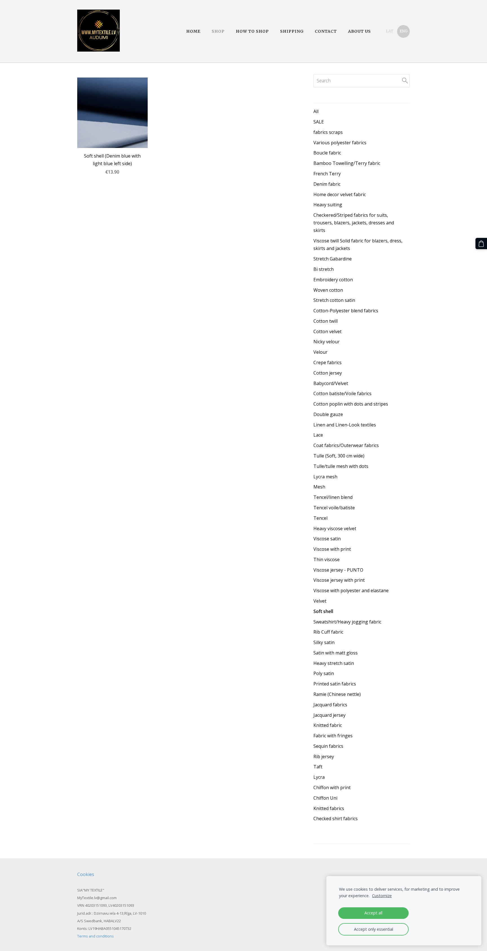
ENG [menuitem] (404, 31)
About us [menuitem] (359, 31)
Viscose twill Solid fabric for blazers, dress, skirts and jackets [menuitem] (357, 244)
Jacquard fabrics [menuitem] (330, 705)
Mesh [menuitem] (319, 487)
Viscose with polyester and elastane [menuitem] (351, 590)
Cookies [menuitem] (85, 874)
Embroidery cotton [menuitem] (333, 280)
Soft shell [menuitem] (323, 611)
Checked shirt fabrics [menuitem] (335, 818)
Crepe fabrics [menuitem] (327, 362)
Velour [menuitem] (320, 352)
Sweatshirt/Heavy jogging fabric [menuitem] (347, 622)
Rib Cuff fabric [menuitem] (328, 632)
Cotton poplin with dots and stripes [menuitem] (350, 404)
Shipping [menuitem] (292, 31)
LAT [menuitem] (389, 31)
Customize (382, 895)
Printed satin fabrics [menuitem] (334, 684)
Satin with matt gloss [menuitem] (335, 653)
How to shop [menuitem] (252, 31)
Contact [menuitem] (326, 31)
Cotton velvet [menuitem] (327, 331)
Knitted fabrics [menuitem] (328, 808)
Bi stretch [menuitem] (323, 269)
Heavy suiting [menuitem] (327, 205)
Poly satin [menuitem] (323, 673)
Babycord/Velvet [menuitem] (330, 383)
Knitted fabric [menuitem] (327, 725)
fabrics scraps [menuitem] (328, 132)
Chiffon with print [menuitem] (332, 787)
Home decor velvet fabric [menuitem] (339, 194)
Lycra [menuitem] (319, 777)
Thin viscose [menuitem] (326, 559)
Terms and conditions (95, 936)
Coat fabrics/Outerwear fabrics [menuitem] (346, 445)
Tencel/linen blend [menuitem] (333, 497)
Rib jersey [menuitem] (323, 756)
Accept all (373, 912)
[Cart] (481, 243)
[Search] (404, 80)
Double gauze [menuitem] (328, 414)
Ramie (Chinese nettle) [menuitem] (337, 694)
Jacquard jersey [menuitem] (329, 715)
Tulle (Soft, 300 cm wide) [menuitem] (338, 456)
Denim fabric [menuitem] (326, 184)
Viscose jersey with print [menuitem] (339, 580)
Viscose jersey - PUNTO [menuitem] (338, 570)
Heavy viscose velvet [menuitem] (334, 528)
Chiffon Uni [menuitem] (325, 798)
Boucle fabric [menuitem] (327, 153)
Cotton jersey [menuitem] (327, 373)
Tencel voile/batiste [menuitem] (334, 508)
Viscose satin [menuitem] (327, 539)
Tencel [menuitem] (320, 518)
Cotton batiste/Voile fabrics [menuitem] (342, 393)
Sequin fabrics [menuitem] (328, 746)
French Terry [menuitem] (327, 174)
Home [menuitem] (193, 31)
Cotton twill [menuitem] (325, 321)
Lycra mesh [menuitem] (325, 477)
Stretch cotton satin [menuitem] (334, 300)
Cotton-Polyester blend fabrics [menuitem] (345, 311)
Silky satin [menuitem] (324, 642)
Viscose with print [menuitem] (332, 549)
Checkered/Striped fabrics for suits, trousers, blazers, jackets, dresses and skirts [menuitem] (353, 222)
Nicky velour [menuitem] (326, 342)
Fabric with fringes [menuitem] (333, 736)
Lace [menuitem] (318, 435)
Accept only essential (373, 929)
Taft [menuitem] (317, 767)
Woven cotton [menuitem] (328, 290)
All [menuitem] (315, 111)
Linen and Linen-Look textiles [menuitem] (344, 425)
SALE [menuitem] (318, 122)
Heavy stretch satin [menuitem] (333, 663)
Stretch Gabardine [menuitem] (332, 259)
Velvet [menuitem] (319, 601)
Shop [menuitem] (218, 31)
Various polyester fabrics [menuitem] (339, 143)
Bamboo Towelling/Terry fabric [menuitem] (346, 163)
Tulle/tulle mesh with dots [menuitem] (340, 466)
